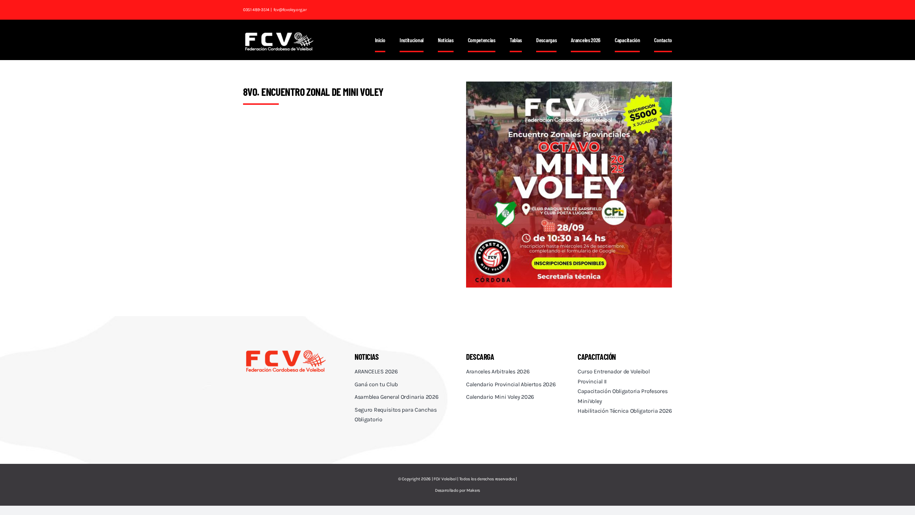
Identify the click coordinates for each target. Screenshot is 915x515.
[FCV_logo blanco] (279, 34)
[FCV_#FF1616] (285, 351)
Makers (473, 490)
